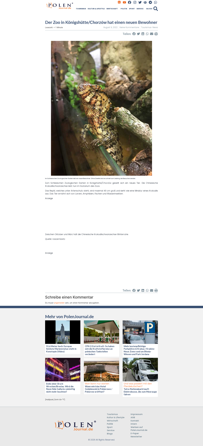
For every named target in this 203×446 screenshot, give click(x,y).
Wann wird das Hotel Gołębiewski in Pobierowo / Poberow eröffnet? (98, 389)
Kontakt (135, 420)
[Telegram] (150, 2)
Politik (124, 9)
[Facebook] (129, 2)
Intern (134, 423)
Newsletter (136, 436)
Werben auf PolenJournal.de (139, 429)
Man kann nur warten (97, 383)
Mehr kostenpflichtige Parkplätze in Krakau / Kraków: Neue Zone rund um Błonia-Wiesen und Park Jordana (139, 350)
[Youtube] (124, 2)
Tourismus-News (149, 27)
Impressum (137, 414)
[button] (155, 8)
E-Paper (135, 433)
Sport (132, 9)
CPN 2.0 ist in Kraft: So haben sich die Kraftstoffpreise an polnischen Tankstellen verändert (99, 350)
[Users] (145, 2)
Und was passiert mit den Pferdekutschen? (138, 385)
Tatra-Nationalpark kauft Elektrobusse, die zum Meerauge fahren (140, 392)
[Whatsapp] (155, 2)
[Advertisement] (101, 216)
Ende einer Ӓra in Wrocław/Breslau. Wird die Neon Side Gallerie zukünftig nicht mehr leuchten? (60, 387)
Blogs (149, 9)
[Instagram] (135, 2)
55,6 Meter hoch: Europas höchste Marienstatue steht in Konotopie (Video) (61, 349)
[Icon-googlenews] (119, 2)
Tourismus (81, 9)
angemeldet (59, 303)
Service (140, 9)
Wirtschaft (112, 9)
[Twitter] (140, 2)
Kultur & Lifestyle (96, 9)
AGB (133, 417)
